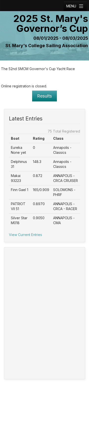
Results (44, 95)
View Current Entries (25, 235)
